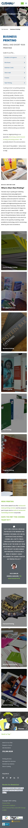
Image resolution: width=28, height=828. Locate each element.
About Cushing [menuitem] (6, 766)
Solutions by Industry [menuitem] (8, 764)
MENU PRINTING (7, 501)
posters (16, 139)
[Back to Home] (8, 3)
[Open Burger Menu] (26, 3)
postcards (10, 139)
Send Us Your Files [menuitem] (7, 742)
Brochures (12, 137)
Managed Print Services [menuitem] (9, 761)
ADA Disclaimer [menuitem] (6, 748)
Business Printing (15, 29)
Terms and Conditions (8, 805)
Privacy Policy (6, 803)
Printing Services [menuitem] (7, 759)
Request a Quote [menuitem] (7, 745)
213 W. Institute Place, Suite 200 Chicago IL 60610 (14, 809)
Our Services (5, 29)
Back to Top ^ (6, 734)
